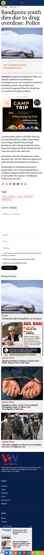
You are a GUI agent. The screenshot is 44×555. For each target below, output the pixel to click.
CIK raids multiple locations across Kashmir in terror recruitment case (21, 446)
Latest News (8, 358)
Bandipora (12, 197)
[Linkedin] (20, 553)
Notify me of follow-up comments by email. (19, 259)
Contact (4, 522)
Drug (19, 197)
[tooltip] (3, 184)
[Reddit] (15, 553)
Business (4, 486)
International (5, 500)
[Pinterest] (24, 553)
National (4, 504)
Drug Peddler (28, 197)
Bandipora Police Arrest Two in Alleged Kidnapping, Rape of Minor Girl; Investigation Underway (20, 407)
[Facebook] (6, 553)
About (3, 518)
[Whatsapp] (37, 553)
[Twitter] (11, 553)
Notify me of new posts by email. (15, 263)
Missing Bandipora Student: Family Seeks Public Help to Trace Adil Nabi (20, 362)
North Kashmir (6, 200)
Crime (4, 7)
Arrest (4, 197)
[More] (42, 553)
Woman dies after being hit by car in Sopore (22, 319)
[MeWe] (28, 553)
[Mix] (33, 553)
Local (5, 316)
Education (4, 493)
